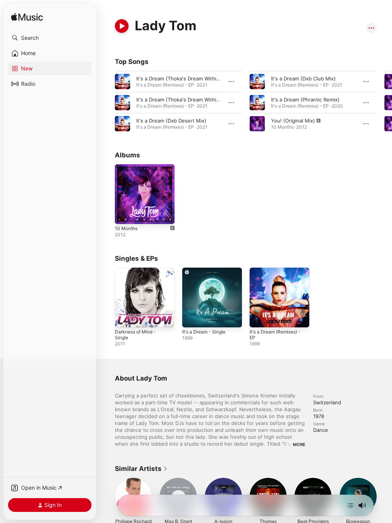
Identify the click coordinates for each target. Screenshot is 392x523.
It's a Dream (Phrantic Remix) (305, 99)
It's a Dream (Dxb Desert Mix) (171, 121)
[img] (27, 17)
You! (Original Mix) (293, 121)
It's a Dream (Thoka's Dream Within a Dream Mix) (194, 99)
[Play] (122, 26)
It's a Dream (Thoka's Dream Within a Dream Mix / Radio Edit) (208, 78)
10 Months (126, 228)
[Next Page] (384, 103)
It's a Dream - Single (203, 332)
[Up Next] (350, 505)
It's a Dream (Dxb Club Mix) (303, 78)
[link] (141, 468)
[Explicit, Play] (257, 123)
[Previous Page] (107, 103)
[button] (49, 37)
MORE (299, 444)
